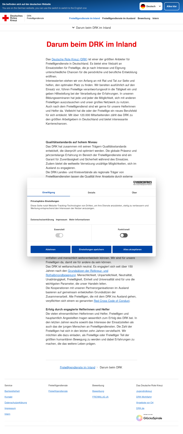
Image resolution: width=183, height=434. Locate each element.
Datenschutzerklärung (16, 402)
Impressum (10, 408)
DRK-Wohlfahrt (144, 396)
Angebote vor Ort (144, 402)
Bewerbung (144, 18)
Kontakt (8, 396)
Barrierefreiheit (12, 391)
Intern (156, 18)
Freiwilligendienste (58, 391)
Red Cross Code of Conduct (112, 301)
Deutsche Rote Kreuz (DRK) (69, 59)
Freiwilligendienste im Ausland (118, 18)
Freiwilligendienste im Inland (84, 18)
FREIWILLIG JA (100, 396)
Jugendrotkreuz (144, 391)
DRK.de (140, 408)
